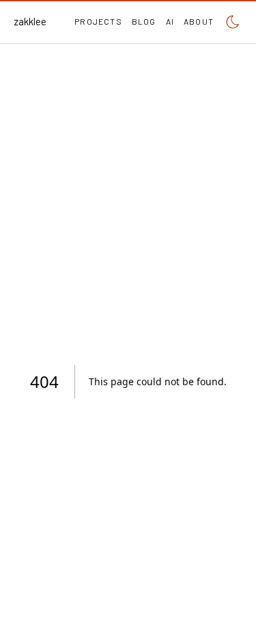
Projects (98, 21)
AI (170, 21)
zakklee (30, 21)
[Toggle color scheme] (232, 21)
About (199, 21)
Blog (144, 21)
